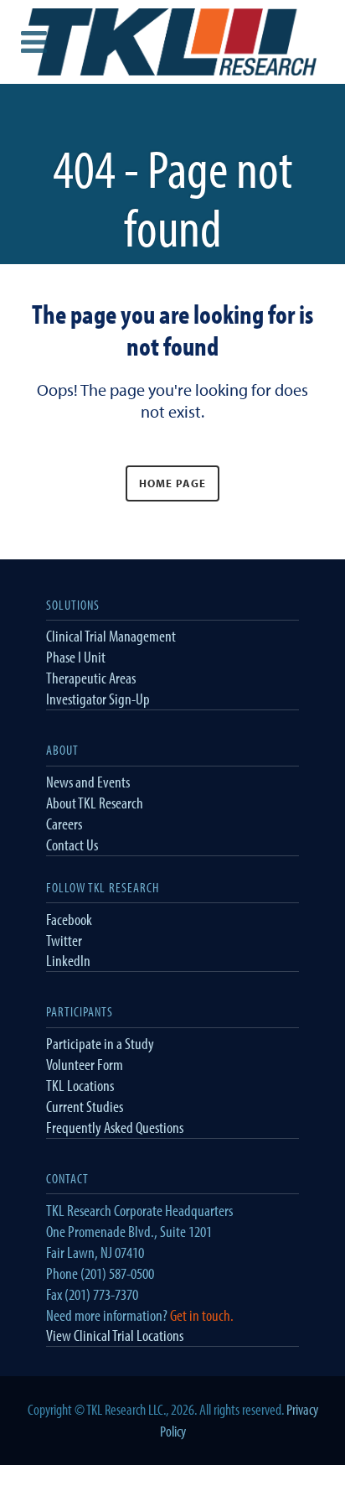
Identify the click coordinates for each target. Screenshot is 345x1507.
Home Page (172, 483)
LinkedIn (68, 960)
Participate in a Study (100, 1043)
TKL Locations (80, 1085)
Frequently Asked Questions (114, 1127)
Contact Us (72, 844)
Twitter (64, 940)
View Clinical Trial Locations (114, 1335)
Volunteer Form (84, 1064)
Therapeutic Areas (91, 678)
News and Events (88, 782)
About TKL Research (94, 802)
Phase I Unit (76, 657)
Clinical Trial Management (111, 636)
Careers (64, 823)
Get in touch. (202, 1315)
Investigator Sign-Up (98, 699)
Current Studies (84, 1106)
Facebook (69, 919)
